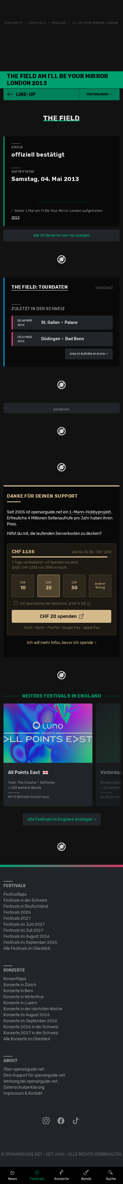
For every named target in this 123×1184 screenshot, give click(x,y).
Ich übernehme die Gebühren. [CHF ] (53, 604)
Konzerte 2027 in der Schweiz (30, 1033)
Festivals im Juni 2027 (24, 924)
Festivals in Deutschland (25, 906)
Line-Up (25, 94)
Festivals (37, 23)
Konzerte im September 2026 (30, 1020)
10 (23, 585)
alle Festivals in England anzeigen (60, 819)
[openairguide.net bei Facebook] (61, 1121)
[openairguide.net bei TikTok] (76, 1121)
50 (75, 585)
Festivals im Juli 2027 (23, 930)
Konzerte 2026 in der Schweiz (30, 1027)
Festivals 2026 (17, 912)
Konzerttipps (14, 978)
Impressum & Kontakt (22, 1093)
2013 (15, 217)
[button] (100, 94)
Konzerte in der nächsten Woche (32, 1008)
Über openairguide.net (23, 1069)
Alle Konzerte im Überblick (26, 1039)
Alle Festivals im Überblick (26, 948)
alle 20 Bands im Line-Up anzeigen (61, 235)
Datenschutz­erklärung (23, 1087)
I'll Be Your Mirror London (95, 23)
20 (49, 585)
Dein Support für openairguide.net (34, 1075)
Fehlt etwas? (104, 287)
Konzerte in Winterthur (23, 996)
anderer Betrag (100, 585)
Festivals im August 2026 (26, 936)
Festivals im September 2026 (30, 942)
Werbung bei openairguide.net (30, 1081)
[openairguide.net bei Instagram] (47, 1121)
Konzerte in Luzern (20, 1002)
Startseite (14, 23)
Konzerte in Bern (18, 990)
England (59, 23)
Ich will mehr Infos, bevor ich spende (60, 642)
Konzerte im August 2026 (26, 1014)
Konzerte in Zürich (19, 984)
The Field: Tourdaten (39, 287)
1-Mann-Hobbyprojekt (90, 512)
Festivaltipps (15, 894)
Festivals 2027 (17, 918)
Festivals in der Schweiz (25, 900)
